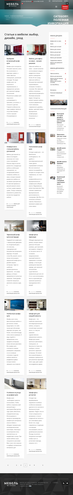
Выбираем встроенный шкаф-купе (13, 61)
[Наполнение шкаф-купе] (36, 138)
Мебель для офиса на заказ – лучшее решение (35, 61)
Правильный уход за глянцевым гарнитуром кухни (61, 180)
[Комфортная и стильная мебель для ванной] (14, 138)
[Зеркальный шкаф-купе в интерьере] (14, 226)
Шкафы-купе (17, 124)
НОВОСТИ (38, 124)
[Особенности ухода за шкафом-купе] (14, 384)
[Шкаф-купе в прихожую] (36, 226)
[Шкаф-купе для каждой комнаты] (36, 305)
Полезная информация (35, 126)
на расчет (65, 7)
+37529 (26, 1)
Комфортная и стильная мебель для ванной (13, 149)
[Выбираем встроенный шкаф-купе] (14, 50)
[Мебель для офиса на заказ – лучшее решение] (36, 50)
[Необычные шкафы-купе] (14, 305)
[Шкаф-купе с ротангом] (36, 384)
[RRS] (63, 483)
